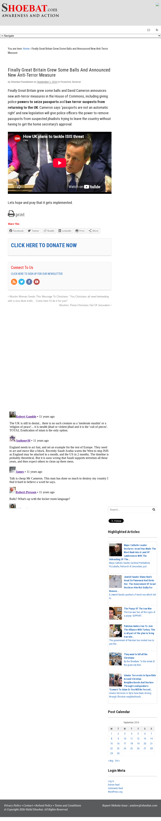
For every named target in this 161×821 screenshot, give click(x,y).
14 (151, 738)
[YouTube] (37, 282)
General (76, 82)
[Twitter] (21, 282)
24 (125, 748)
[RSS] (14, 282)
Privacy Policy (12, 805)
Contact (28, 805)
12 (138, 738)
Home (26, 48)
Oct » (117, 760)
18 (131, 743)
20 (145, 743)
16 (118, 743)
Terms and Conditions (67, 805)
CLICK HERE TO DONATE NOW (44, 245)
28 (151, 748)
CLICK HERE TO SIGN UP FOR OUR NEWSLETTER (37, 273)
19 (138, 743)
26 (138, 748)
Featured (66, 82)
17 (125, 743)
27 (145, 748)
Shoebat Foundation (22, 82)
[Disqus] (60, 357)
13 (145, 738)
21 (151, 743)
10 (125, 738)
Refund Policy (43, 805)
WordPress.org (115, 791)
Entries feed (114, 784)
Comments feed (115, 788)
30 (118, 753)
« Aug (110, 760)
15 (111, 743)
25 (131, 748)
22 (111, 748)
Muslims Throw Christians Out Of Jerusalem (85, 305)
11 (131, 738)
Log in (111, 781)
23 (118, 748)
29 (111, 753)
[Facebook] (29, 282)
